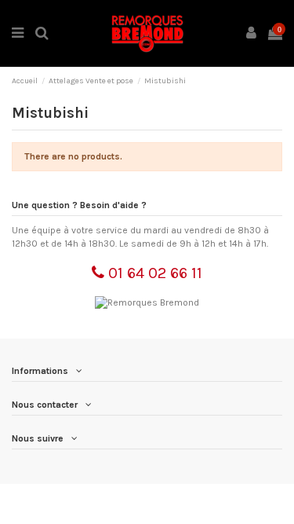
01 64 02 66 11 (153, 273)
